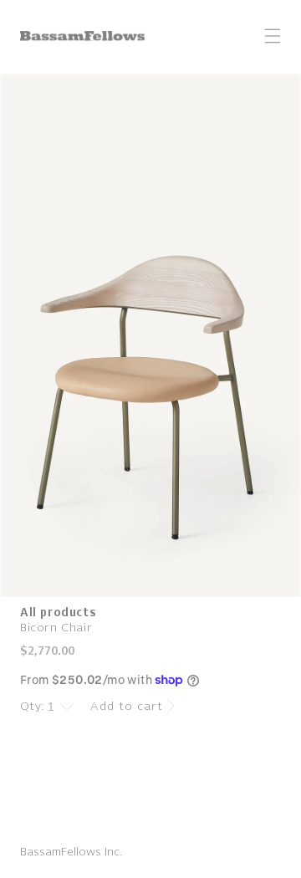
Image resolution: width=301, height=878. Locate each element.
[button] (272, 36)
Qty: (32, 706)
